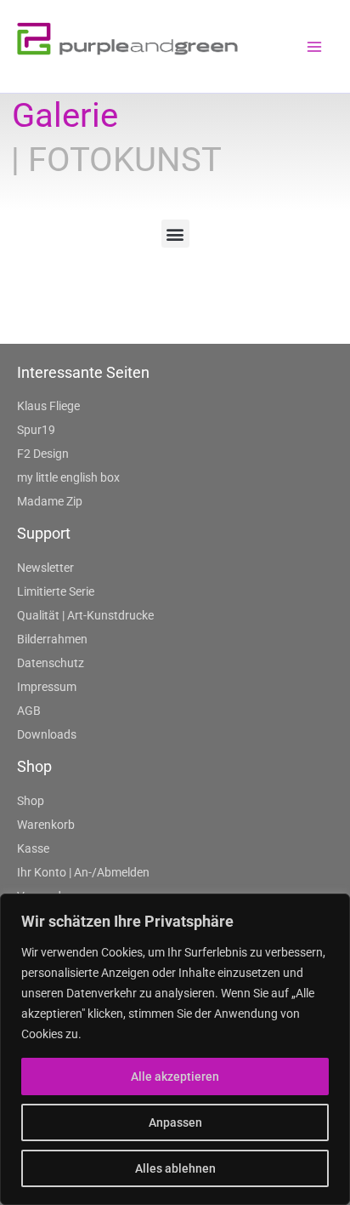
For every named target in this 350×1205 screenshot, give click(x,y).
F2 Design (43, 453)
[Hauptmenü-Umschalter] (314, 47)
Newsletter (45, 567)
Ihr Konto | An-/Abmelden (83, 872)
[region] (175, 1049)
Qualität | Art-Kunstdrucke (85, 615)
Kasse (33, 848)
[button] (175, 234)
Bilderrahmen (52, 639)
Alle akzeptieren (175, 1076)
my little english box (68, 477)
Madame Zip (49, 501)
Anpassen (175, 1122)
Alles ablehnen (175, 1168)
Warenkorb (46, 824)
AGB (29, 710)
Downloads (46, 734)
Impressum (46, 687)
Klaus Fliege (48, 406)
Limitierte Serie (55, 591)
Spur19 (36, 430)
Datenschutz (50, 663)
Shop (30, 801)
